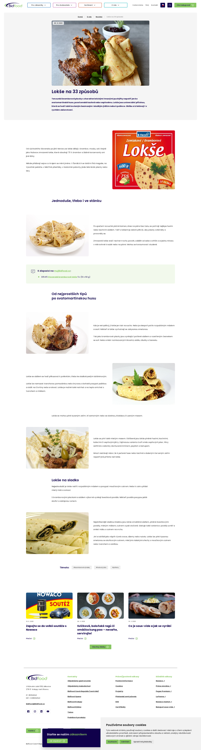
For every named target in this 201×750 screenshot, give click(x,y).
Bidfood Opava (74, 696)
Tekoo (70, 712)
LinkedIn (41, 711)
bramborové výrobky (82, 567)
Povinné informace (124, 681)
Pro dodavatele (63, 5)
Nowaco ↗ (160, 681)
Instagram (35, 711)
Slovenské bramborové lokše (62, 277)
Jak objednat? (55, 741)
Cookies (119, 686)
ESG (117, 702)
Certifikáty (121, 707)
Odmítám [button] (125, 742)
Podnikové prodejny (77, 717)
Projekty (119, 691)
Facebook (28, 711)
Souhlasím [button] (112, 742)
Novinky (99, 17)
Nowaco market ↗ (164, 702)
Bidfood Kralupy (75, 702)
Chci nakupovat (183, 5)
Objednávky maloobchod (79, 686)
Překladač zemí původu (126, 696)
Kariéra (31, 731)
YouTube (48, 711)
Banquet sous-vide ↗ (165, 707)
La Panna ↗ (161, 696)
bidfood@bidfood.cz (35, 704)
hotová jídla (101, 567)
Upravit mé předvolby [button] (143, 742)
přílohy (116, 567)
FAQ (147, 5)
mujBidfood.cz (62, 270)
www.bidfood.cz (36, 677)
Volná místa (137, 5)
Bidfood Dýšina (74, 707)
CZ (163, 5)
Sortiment (88, 5)
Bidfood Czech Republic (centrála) (83, 691)
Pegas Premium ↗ (164, 691)
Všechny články (98, 647)
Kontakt (154, 5)
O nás (114, 5)
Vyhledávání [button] (169, 5)
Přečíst (29, 638)
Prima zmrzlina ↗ (163, 686)
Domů (80, 17)
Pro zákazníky (37, 5)
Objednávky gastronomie (79, 681)
